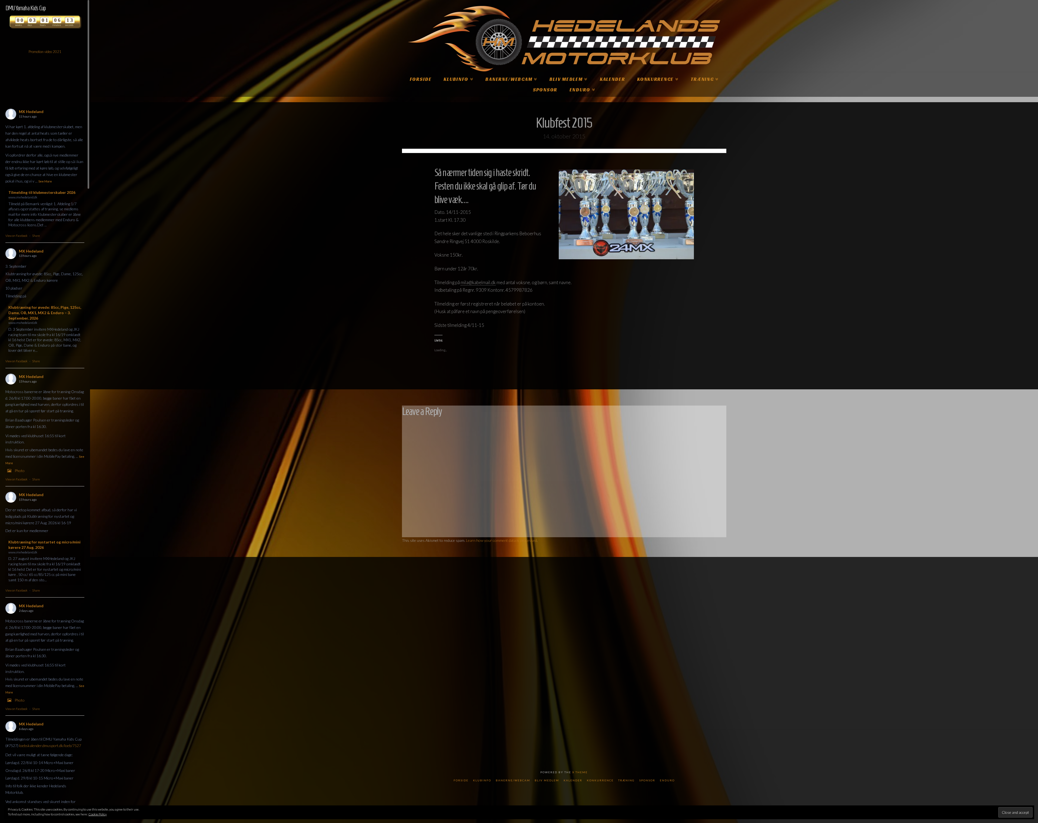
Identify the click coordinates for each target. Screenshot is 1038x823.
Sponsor (647, 780)
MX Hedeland (31, 111)
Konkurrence (600, 780)
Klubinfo (482, 780)
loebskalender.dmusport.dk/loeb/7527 (50, 745)
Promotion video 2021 (45, 51)
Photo (20, 470)
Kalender (573, 780)
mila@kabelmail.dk (478, 282)
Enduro (667, 780)
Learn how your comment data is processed (501, 540)
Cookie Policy (97, 814)
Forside (461, 780)
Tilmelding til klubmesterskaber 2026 (41, 192)
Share (36, 235)
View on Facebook (16, 235)
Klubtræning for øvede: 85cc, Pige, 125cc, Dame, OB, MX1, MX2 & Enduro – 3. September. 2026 (44, 312)
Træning (626, 780)
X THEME (580, 772)
